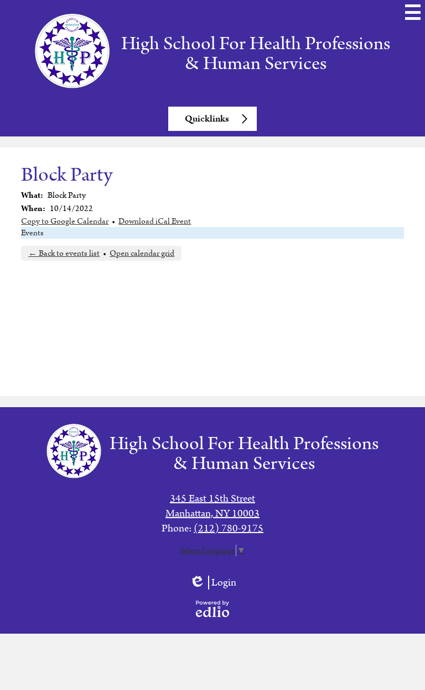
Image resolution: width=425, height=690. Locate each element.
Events (32, 233)
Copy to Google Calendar (64, 221)
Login (212, 582)
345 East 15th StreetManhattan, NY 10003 (212, 506)
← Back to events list (64, 253)
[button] (212, 119)
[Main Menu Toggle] (413, 12)
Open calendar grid (142, 253)
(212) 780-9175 (228, 528)
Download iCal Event (154, 221)
